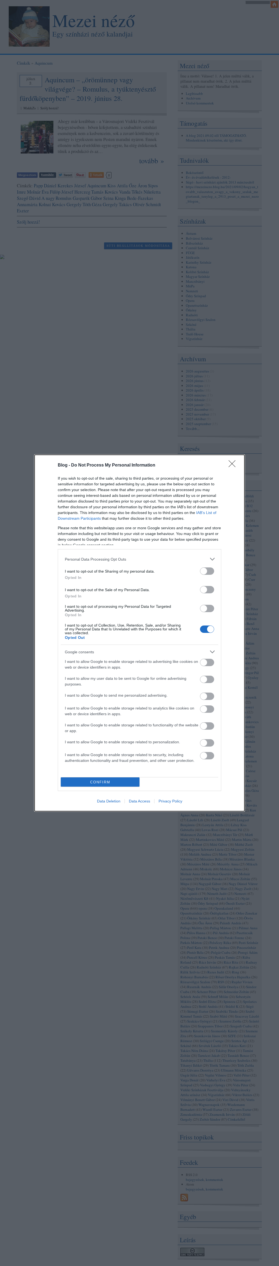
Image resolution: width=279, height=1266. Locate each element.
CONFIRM (100, 782)
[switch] (207, 571)
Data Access (139, 801)
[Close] (234, 465)
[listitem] (139, 559)
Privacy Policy (170, 801)
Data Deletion (108, 801)
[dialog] (139, 633)
